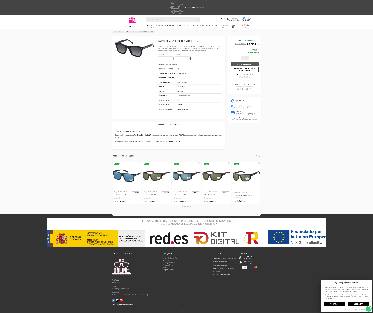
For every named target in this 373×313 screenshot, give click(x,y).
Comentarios (175, 125)
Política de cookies (364, 309)
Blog (217, 25)
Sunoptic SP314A (243, 195)
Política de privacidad (350, 309)
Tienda (121, 32)
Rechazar (358, 304)
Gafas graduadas (169, 263)
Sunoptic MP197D (123, 195)
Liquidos (195, 25)
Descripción (161, 125)
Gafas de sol (169, 25)
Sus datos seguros (220, 265)
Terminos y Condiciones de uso (224, 258)
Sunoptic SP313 (212, 195)
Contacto (151, 28)
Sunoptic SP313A (153, 195)
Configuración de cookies (123, 305)
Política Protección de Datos (223, 268)
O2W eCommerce (186, 312)
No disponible (245, 64)
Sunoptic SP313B (183, 195)
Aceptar (334, 304)
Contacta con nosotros (221, 274)
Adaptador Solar (206, 25)
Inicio (114, 32)
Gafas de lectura (182, 25)
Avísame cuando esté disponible (244, 69)
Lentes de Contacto (155, 25)
